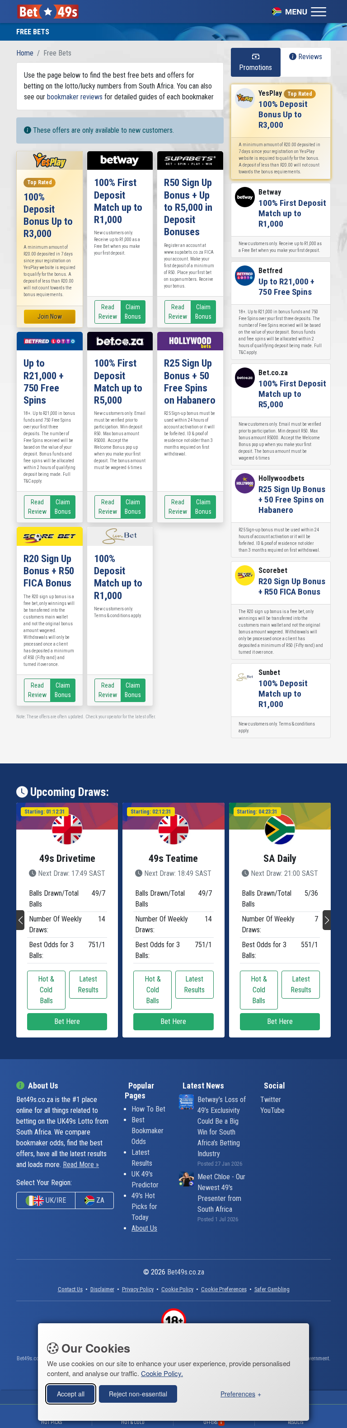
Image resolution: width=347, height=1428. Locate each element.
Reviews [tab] (309, 56)
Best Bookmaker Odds (147, 1131)
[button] (20, 920)
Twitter (270, 1099)
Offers (212, 1422)
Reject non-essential (138, 1393)
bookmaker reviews (75, 97)
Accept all (70, 1393)
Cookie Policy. (162, 1373)
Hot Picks (51, 1422)
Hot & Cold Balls (46, 990)
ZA (99, 1200)
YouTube (272, 1110)
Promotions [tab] (255, 67)
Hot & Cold (133, 1422)
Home (24, 53)
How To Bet (148, 1109)
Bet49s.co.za (185, 1272)
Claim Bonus (133, 311)
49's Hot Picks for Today (144, 1206)
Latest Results (88, 984)
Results (295, 1422)
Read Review (107, 311)
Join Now (50, 316)
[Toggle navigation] (299, 11)
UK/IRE (55, 1200)
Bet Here (67, 1021)
